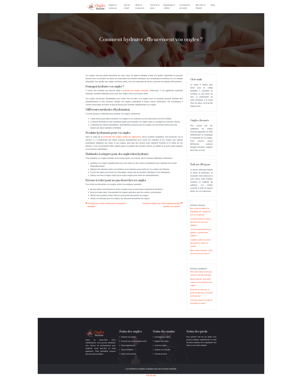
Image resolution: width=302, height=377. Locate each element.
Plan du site (151, 375)
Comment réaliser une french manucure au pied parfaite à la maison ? (161, 205)
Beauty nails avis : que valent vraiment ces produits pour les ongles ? (201, 282)
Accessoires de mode (185, 6)
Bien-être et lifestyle (200, 6)
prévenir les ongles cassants (136, 90)
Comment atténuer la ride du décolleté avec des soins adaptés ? (200, 222)
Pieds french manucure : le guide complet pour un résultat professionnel (201, 292)
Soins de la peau (155, 6)
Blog (213, 5)
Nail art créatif (127, 6)
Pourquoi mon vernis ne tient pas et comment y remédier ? (107, 205)
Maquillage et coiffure (169, 6)
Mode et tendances (139, 6)
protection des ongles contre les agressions (122, 136)
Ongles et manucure (113, 6)
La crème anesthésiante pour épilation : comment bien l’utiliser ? (201, 232)
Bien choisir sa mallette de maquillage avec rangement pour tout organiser (200, 211)
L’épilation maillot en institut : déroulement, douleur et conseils (200, 243)
